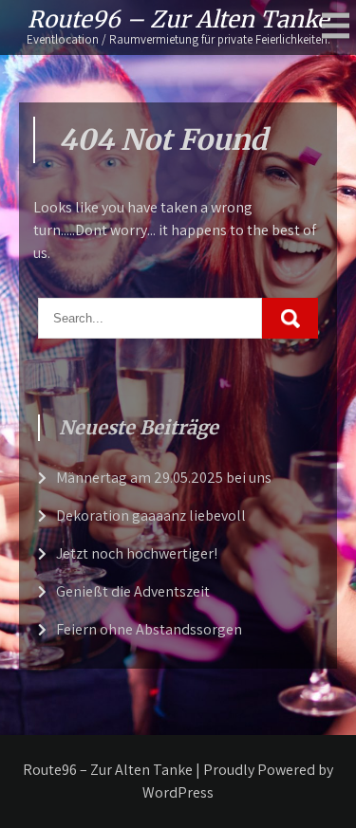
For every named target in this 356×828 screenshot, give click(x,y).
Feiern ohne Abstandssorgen (149, 629)
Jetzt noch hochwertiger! (136, 553)
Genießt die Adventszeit (133, 591)
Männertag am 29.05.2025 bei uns (164, 478)
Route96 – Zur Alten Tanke (178, 19)
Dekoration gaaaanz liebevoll (151, 515)
